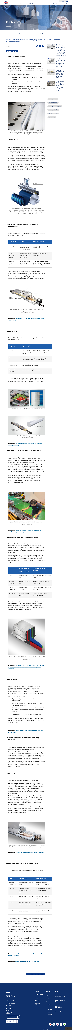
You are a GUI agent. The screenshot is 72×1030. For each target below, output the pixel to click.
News (49, 1007)
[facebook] (43, 46)
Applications (21, 3)
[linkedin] (37, 46)
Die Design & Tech (12, 51)
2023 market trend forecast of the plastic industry (29, 852)
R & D (37, 1000)
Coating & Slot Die (53, 110)
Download (50, 1014)
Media (49, 1004)
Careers (49, 1012)
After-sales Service (38, 997)
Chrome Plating (37, 1004)
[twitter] (40, 46)
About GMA (48, 995)
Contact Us (66, 3)
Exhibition (50, 1009)
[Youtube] (50, 1024)
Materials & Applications (54, 106)
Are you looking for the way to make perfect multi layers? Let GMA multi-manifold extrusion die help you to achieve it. (26, 667)
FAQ (37, 1007)
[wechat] (64, 1024)
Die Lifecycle (51, 117)
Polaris (45, 1029)
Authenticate (49, 1002)
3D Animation (39, 994)
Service (26, 3)
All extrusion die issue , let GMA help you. (27, 961)
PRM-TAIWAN (50, 1029)
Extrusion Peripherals (50, 3)
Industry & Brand (52, 99)
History (49, 998)
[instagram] (57, 1024)
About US (60, 3)
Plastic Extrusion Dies (40, 3)
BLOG (56, 3)
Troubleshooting (53, 102)
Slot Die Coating (32, 3)
